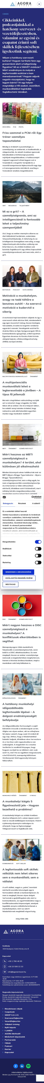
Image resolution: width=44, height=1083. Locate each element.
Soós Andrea (28, 290)
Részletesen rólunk (13, 1009)
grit (4, 205)
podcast (16, 290)
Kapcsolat (9, 1052)
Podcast (8, 1046)
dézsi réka (6, 127)
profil (21, 127)
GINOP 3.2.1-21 (12, 1015)
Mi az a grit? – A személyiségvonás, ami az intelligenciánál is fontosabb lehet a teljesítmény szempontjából (21, 219)
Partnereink (10, 1040)
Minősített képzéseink (15, 1037)
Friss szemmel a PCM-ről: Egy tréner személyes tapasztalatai (22, 136)
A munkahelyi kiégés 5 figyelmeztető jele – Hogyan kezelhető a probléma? (20, 805)
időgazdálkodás (9, 698)
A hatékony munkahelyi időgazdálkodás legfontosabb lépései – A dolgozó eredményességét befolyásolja (19, 712)
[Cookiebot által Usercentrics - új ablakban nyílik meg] (31, 497)
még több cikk (22, 919)
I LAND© (9, 1030)
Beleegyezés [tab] (8, 503)
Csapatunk (10, 1012)
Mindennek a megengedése (18, 572)
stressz (33, 795)
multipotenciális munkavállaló (14, 376)
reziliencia (12, 205)
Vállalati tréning (12, 1024)
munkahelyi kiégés (9, 795)
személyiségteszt (26, 448)
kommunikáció (7, 863)
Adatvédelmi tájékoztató (22, 1072)
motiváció (6, 290)
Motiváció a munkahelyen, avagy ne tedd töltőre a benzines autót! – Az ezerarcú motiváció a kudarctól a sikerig (21, 303)
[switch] (38, 549)
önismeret (34, 376)
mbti (4, 448)
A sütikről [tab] (36, 503)
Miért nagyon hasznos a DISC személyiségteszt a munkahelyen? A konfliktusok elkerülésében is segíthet (21, 633)
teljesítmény (24, 205)
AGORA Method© (13, 1034)
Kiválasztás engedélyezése (19, 578)
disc (4, 619)
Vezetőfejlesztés (12, 1021)
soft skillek (21, 863)
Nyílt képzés (10, 1027)
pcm (14, 127)
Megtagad (10, 584)
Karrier (8, 1049)
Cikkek (8, 1043)
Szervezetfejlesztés (11, 10)
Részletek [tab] (22, 503)
